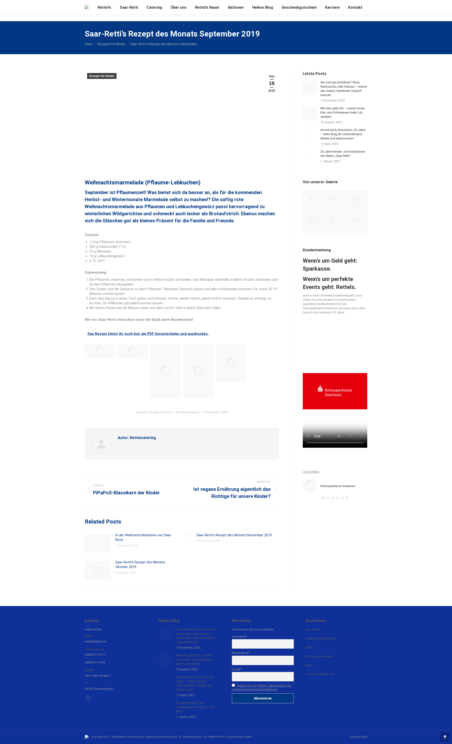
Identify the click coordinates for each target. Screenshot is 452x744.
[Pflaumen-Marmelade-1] (100, 351)
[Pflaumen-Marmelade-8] (198, 371)
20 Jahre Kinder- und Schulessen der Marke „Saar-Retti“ (342, 154)
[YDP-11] (335, 222)
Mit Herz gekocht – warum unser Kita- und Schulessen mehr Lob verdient (342, 112)
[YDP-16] (356, 200)
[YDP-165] (356, 222)
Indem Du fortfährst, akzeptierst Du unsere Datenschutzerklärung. (261, 687)
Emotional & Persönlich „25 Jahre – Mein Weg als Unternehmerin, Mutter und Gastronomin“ (342, 134)
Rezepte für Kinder (101, 76)
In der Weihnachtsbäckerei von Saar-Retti (143, 537)
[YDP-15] (313, 222)
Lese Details (311, 471)
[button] (323, 498)
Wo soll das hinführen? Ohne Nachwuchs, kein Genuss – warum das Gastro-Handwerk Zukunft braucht (343, 89)
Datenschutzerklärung (320, 638)
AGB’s (310, 647)
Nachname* (241, 653)
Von (187, 412)
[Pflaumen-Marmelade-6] (165, 371)
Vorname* (239, 636)
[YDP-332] (335, 200)
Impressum (313, 629)
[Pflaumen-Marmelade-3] (132, 351)
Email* (237, 669)
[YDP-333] (313, 200)
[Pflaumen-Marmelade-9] (231, 363)
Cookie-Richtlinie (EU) (320, 674)
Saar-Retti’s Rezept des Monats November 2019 (234, 535)
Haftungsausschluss (320, 656)
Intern (309, 665)
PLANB (247, 736)
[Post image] (98, 543)
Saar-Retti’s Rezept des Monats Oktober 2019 (140, 564)
